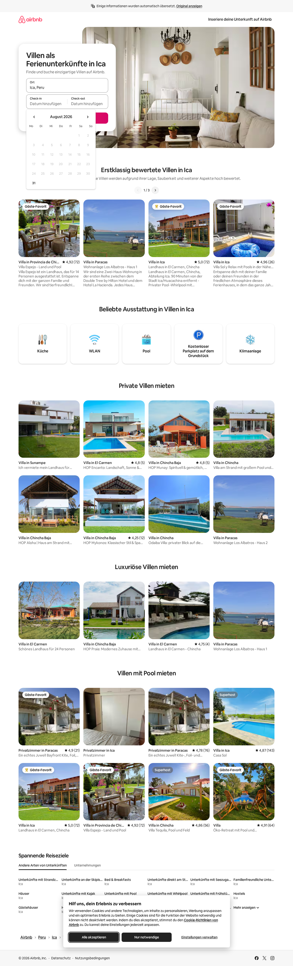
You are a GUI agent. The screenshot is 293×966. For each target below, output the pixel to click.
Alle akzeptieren (94, 937)
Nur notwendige (146, 937)
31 (33, 183)
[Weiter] (155, 190)
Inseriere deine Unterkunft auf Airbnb (240, 19)
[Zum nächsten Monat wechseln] (87, 117)
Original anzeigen (189, 6)
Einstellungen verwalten (199, 937)
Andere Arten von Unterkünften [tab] (43, 865)
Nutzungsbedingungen (92, 958)
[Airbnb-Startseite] (30, 19)
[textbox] (46, 103)
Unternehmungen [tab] (87, 865)
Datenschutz (61, 958)
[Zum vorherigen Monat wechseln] (34, 117)
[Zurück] (138, 190)
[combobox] (67, 87)
